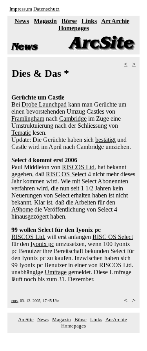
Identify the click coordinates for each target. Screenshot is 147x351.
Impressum (20, 9)
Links (89, 21)
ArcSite (26, 319)
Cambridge (73, 118)
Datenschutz (46, 9)
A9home (22, 209)
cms (14, 301)
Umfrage (56, 272)
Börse (69, 21)
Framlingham (27, 118)
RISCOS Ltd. (79, 167)
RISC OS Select (66, 174)
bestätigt (105, 139)
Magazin (45, 21)
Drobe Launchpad (44, 104)
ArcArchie (115, 21)
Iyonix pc (42, 244)
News (22, 21)
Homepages (73, 28)
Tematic (21, 132)
